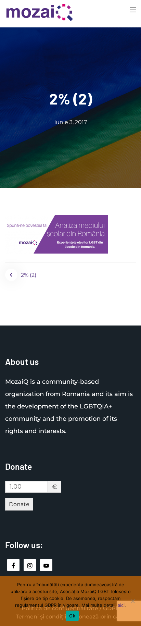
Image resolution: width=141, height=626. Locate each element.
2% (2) (28, 275)
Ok (72, 615)
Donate (19, 504)
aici (121, 605)
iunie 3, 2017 (70, 122)
